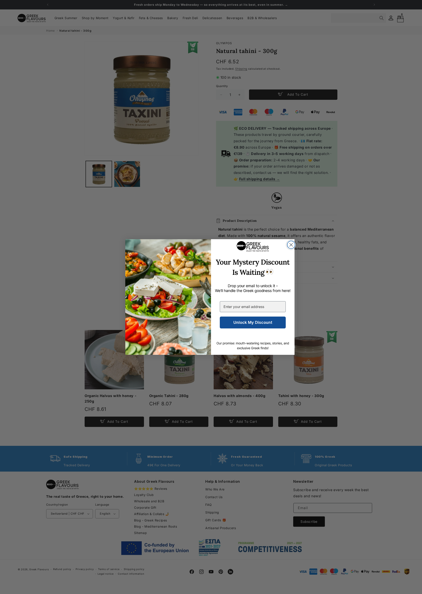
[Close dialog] (291, 245)
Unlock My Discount (252, 322)
